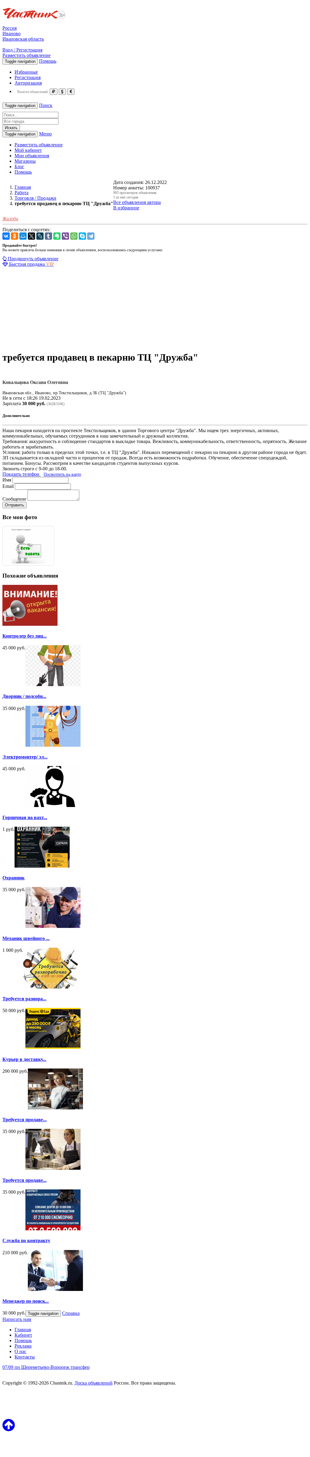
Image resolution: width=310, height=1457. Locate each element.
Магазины (25, 161)
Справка (71, 1313)
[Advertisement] (155, 309)
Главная (23, 1329)
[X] (31, 236)
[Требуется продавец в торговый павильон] (55, 1107)
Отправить (14, 505)
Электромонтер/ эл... (25, 756)
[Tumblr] (48, 236)
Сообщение (14, 499)
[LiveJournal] (40, 236)
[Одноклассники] (14, 236)
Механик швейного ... (26, 938)
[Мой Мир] (23, 236)
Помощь (47, 61)
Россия (9, 28)
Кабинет (23, 1335)
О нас (20, 1351)
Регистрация (28, 77)
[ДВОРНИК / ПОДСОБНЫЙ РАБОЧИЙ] (53, 684)
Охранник (13, 877)
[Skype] (82, 236)
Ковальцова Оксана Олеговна (35, 382)
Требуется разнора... (24, 998)
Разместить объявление (26, 55)
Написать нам (16, 1319)
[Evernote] (57, 236)
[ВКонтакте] (6, 236)
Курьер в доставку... (24, 1059)
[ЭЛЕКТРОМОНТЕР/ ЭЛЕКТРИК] (53, 745)
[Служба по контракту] (53, 1228)
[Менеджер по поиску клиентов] (55, 1289)
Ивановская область (23, 39)
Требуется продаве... (24, 1119)
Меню (45, 133)
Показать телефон (21, 474)
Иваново (11, 33)
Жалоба (10, 218)
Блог (19, 166)
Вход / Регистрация (22, 49)
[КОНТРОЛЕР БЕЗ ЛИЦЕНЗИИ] (30, 624)
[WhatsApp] (74, 236)
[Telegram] (90, 236)
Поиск (45, 105)
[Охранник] (42, 866)
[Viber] (65, 236)
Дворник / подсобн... (24, 696)
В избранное (126, 207)
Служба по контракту (26, 1240)
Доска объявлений (93, 1382)
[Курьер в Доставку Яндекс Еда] (53, 1047)
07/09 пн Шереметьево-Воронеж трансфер (46, 1367)
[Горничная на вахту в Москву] (53, 805)
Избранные (26, 72)
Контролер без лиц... (24, 635)
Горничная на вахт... (24, 817)
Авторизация (28, 82)
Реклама (23, 1346)
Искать (11, 127)
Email (8, 486)
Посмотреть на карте (62, 474)
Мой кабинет (28, 150)
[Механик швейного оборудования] (53, 926)
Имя (6, 479)
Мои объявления (32, 155)
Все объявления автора (137, 202)
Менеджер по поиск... (25, 1301)
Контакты (25, 1356)
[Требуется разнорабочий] (50, 986)
